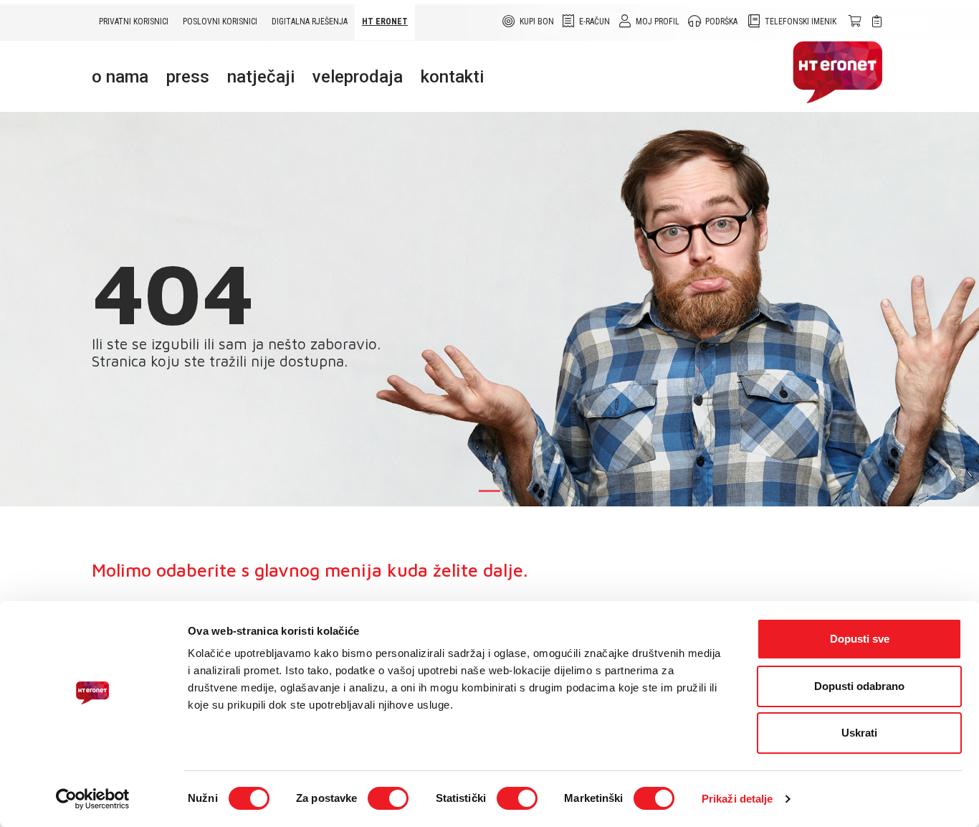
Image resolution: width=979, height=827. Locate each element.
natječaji (261, 77)
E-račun (594, 21)
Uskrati (859, 733)
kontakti (452, 77)
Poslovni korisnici (220, 21)
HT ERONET (385, 21)
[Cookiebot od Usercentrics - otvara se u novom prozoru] (93, 799)
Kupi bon (537, 21)
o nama (120, 77)
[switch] (388, 798)
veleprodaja (357, 77)
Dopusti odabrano (859, 686)
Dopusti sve (859, 639)
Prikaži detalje (737, 799)
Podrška (721, 21)
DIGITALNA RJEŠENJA (310, 21)
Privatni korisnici (133, 21)
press (187, 77)
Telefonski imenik (800, 21)
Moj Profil (657, 21)
